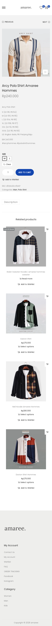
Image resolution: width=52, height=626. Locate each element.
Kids (6, 605)
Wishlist (7, 562)
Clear (8, 164)
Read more (27, 278)
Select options (27, 346)
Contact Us (9, 552)
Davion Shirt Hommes (26, 474)
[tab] (26, 202)
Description (11, 202)
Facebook (8, 576)
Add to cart (24, 172)
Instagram (9, 581)
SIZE (4, 154)
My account (9, 557)
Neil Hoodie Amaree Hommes (26, 406)
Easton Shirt (26, 338)
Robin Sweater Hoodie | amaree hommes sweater (26, 273)
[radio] (5, 158)
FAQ (6, 566)
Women (7, 596)
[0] (41, 7)
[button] (10, 179)
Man (15, 189)
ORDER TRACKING (12, 571)
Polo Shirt (22, 189)
